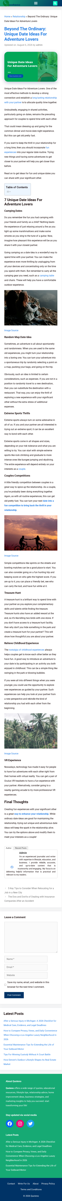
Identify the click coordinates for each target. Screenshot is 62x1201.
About (35, 1183)
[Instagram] (20, 1124)
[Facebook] (12, 867)
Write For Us (24, 1183)
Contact (11, 1183)
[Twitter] (30, 1124)
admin (23, 852)
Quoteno (10, 1088)
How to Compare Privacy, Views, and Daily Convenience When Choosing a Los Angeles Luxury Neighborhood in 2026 (30, 1035)
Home (7, 16)
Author (8, 848)
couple (21, 469)
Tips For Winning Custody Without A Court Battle (27, 1054)
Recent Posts (21, 848)
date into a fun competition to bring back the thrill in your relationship (29, 505)
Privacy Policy (48, 1183)
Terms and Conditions (31, 1189)
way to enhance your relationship (31, 814)
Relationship (19, 16)
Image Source (11, 330)
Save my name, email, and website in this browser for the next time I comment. (28, 984)
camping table (47, 275)
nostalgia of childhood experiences (26, 649)
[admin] (12, 862)
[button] (35, 3)
